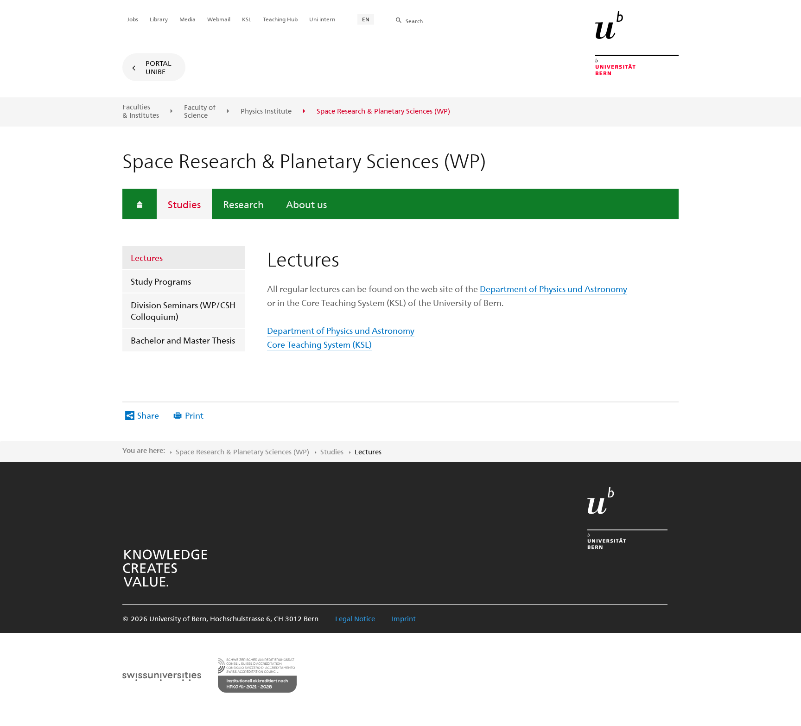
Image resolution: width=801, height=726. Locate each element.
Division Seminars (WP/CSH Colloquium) (183, 310)
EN (365, 19)
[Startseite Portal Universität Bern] (637, 43)
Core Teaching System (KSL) (319, 344)
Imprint (404, 618)
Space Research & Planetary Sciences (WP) (242, 451)
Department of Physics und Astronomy (553, 288)
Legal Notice (355, 618)
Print (194, 415)
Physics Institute (266, 111)
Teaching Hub (280, 19)
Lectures (147, 257)
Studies (184, 203)
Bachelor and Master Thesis (183, 340)
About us (306, 203)
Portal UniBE (159, 67)
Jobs (132, 19)
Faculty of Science (200, 111)
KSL (246, 19)
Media (187, 19)
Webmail (218, 19)
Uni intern (322, 19)
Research (243, 203)
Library (159, 19)
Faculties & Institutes (140, 111)
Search (414, 21)
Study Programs (161, 281)
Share (148, 415)
